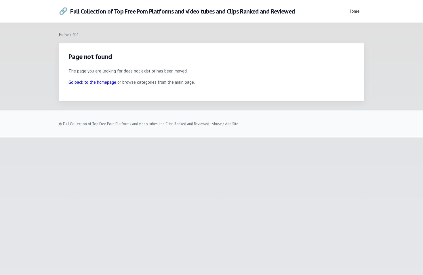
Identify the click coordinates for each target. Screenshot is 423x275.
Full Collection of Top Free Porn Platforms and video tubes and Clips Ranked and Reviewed (177, 11)
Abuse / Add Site (225, 123)
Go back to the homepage (92, 82)
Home (353, 11)
